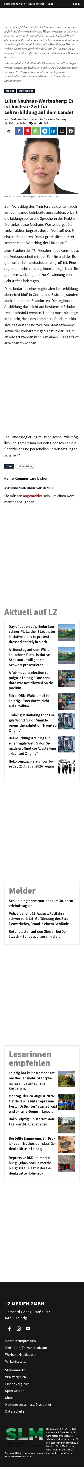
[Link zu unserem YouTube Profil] (28, 1328)
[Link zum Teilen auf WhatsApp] (36, 131)
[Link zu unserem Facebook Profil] (9, 1328)
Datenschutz (14, 1411)
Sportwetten (14, 1390)
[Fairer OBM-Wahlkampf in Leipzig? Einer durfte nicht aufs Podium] (66, 701)
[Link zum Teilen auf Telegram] (45, 131)
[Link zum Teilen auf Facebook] (19, 131)
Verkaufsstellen (16, 1361)
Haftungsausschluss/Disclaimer (28, 1404)
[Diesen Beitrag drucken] (71, 131)
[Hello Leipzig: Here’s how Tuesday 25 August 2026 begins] (66, 767)
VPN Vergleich (15, 1377)
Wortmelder (26, 90)
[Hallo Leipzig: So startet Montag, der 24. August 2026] (66, 1125)
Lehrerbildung (25, 466)
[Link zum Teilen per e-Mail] (62, 131)
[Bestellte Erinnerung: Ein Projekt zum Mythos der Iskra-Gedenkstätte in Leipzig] (66, 1144)
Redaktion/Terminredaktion (26, 1347)
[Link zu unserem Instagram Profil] (18, 1328)
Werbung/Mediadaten (21, 1354)
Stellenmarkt (36, 3)
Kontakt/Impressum (20, 1341)
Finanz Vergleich (17, 1384)
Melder (10, 90)
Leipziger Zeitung (14, 3)
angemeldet (32, 496)
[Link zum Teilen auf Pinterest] (27, 131)
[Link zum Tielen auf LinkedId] (53, 131)
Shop (51, 3)
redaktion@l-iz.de (15, 76)
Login (76, 3)
